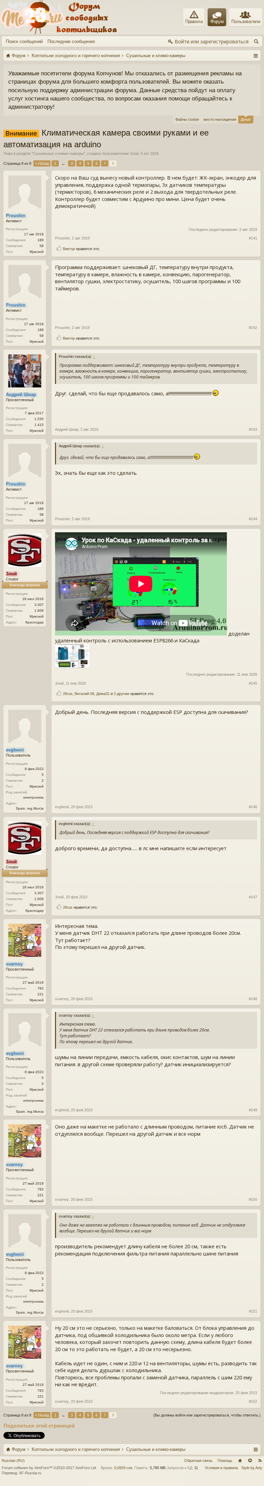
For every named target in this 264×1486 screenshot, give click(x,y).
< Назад (42, 163)
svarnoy (62, 999)
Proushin (62, 238)
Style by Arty (251, 1468)
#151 (253, 1311)
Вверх (250, 1460)
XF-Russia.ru (30, 1473)
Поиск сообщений (24, 41)
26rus (68, 694)
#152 (253, 1401)
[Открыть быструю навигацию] (255, 55)
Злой (134, 153)
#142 (253, 327)
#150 (253, 1199)
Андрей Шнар (66, 429)
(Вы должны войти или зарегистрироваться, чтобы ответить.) (207, 1415)
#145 (253, 683)
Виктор (69, 249)
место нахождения (220, 119)
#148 (253, 999)
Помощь (225, 1460)
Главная (240, 1460)
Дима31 (103, 694)
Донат (246, 119)
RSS (259, 1460)
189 (40, 240)
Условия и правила (221, 1468)
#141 (253, 238)
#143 (253, 429)
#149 (253, 1110)
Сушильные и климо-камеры (58, 153)
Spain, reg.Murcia (30, 808)
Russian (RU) (13, 1460)
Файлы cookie (187, 119)
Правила (194, 21)
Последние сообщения (71, 41)
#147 (253, 897)
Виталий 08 (84, 694)
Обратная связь (198, 1460)
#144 (253, 519)
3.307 (39, 605)
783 (40, 988)
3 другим (121, 694)
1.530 (39, 419)
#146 (253, 807)
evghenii (62, 807)
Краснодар (34, 622)
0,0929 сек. (123, 1468)
